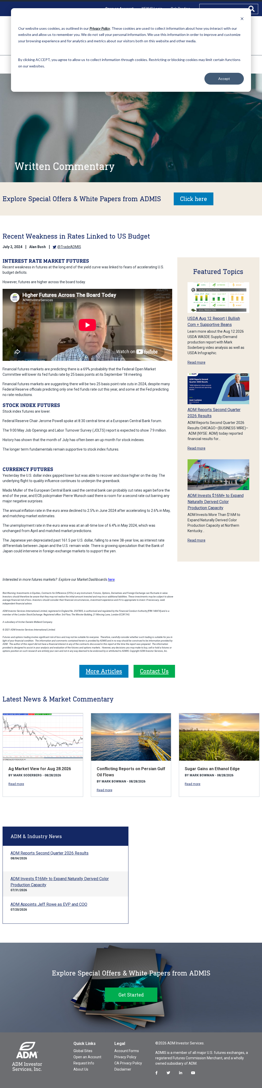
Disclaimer (122, 1069)
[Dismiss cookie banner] (242, 18)
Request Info (83, 1063)
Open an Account (87, 1057)
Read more (196, 362)
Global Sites (82, 1051)
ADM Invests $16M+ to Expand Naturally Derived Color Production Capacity (216, 501)
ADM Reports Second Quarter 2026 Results (49, 853)
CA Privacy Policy (128, 1063)
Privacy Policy (125, 1057)
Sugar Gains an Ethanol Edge (212, 768)
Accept (224, 78)
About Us (80, 1069)
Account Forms (126, 1051)
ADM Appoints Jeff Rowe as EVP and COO (48, 904)
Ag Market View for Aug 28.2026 (39, 768)
